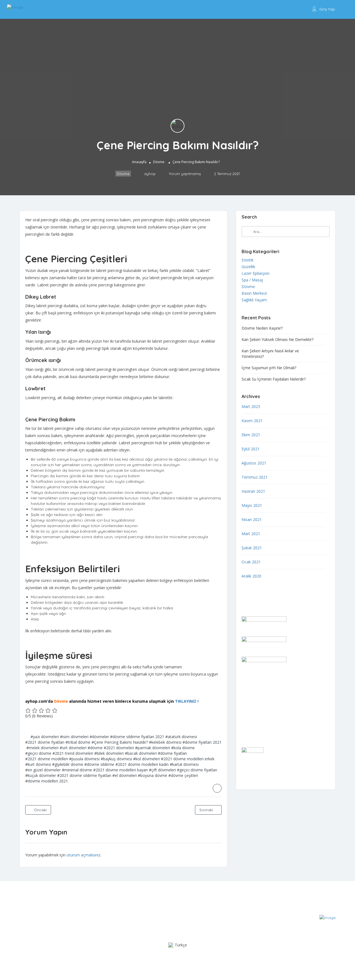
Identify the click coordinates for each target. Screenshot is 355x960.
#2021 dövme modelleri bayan (120, 769)
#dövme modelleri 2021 (46, 781)
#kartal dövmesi (184, 764)
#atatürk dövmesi (181, 736)
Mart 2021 (251, 533)
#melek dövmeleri (42, 747)
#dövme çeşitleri (183, 775)
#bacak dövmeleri (141, 753)
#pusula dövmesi (84, 758)
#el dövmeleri (124, 775)
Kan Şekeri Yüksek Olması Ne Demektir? (277, 339)
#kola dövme (183, 747)
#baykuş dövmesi (116, 758)
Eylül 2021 (251, 448)
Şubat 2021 (252, 547)
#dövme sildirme (99, 764)
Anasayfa (139, 162)
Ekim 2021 (251, 434)
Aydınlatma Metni (257, 720)
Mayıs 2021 (252, 505)
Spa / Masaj (252, 280)
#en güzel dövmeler (43, 769)
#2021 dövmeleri (119, 747)
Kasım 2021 (252, 420)
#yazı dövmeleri (45, 736)
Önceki (40, 809)
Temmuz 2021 (255, 477)
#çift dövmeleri (162, 769)
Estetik (247, 260)
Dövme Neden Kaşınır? (262, 328)
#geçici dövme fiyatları (197, 769)
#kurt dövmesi (38, 764)
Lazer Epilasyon (256, 273)
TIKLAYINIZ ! (187, 701)
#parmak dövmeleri (152, 747)
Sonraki (206, 809)
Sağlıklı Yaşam (254, 299)
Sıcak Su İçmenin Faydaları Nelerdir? (274, 379)
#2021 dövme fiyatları (44, 742)
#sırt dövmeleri (73, 747)
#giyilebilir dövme (67, 764)
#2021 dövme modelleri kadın (142, 764)
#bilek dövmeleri (109, 753)
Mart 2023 (251, 406)
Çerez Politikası (255, 713)
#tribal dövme (77, 742)
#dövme (95, 747)
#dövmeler (99, 736)
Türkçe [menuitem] (181, 945)
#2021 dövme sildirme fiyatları (84, 775)
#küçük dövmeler (40, 775)
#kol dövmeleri (146, 758)
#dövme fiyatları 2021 (202, 742)
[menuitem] (177, 945)
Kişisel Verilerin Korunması (265, 727)
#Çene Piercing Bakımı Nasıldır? (120, 742)
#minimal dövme (77, 769)
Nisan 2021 (252, 519)
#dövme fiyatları (172, 753)
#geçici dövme (38, 753)
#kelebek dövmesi (165, 742)
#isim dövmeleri (74, 736)
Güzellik (248, 266)
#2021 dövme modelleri (46, 758)
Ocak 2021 (251, 561)
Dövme (158, 162)
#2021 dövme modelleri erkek (187, 758)
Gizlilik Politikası (255, 706)
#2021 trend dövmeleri (72, 753)
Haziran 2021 (253, 491)
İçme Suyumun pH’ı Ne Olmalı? (269, 367)
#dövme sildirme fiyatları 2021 (137, 736)
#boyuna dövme (152, 775)
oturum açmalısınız (83, 855)
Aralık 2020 (251, 576)
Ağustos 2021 (254, 463)
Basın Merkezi (254, 293)
